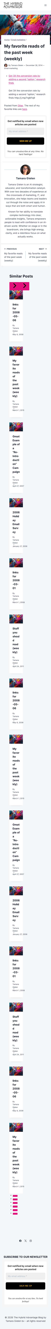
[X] (25, 1241)
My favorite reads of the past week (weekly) (13, 255)
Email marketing (11, 68)
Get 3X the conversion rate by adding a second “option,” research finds (27, 79)
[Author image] (5, 65)
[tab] (15, 1196)
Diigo (20, 105)
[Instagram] (30, 1241)
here (24, 109)
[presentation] (16, 294)
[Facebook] (20, 1241)
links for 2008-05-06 (16, 312)
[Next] (24, 286)
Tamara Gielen (17, 65)
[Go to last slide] (14, 286)
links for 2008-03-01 (16, 580)
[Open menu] (45, 5)
